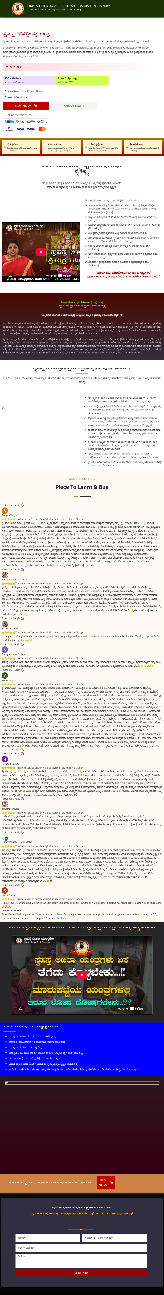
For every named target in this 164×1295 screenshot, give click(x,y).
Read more (62, 919)
